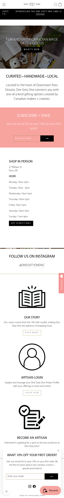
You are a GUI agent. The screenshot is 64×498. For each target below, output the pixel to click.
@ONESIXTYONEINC (32, 265)
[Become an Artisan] (32, 417)
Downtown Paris (47, 85)
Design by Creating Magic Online (32, 495)
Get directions (21, 223)
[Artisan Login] (32, 357)
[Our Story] (32, 296)
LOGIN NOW (32, 393)
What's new (32, 49)
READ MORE (32, 333)
